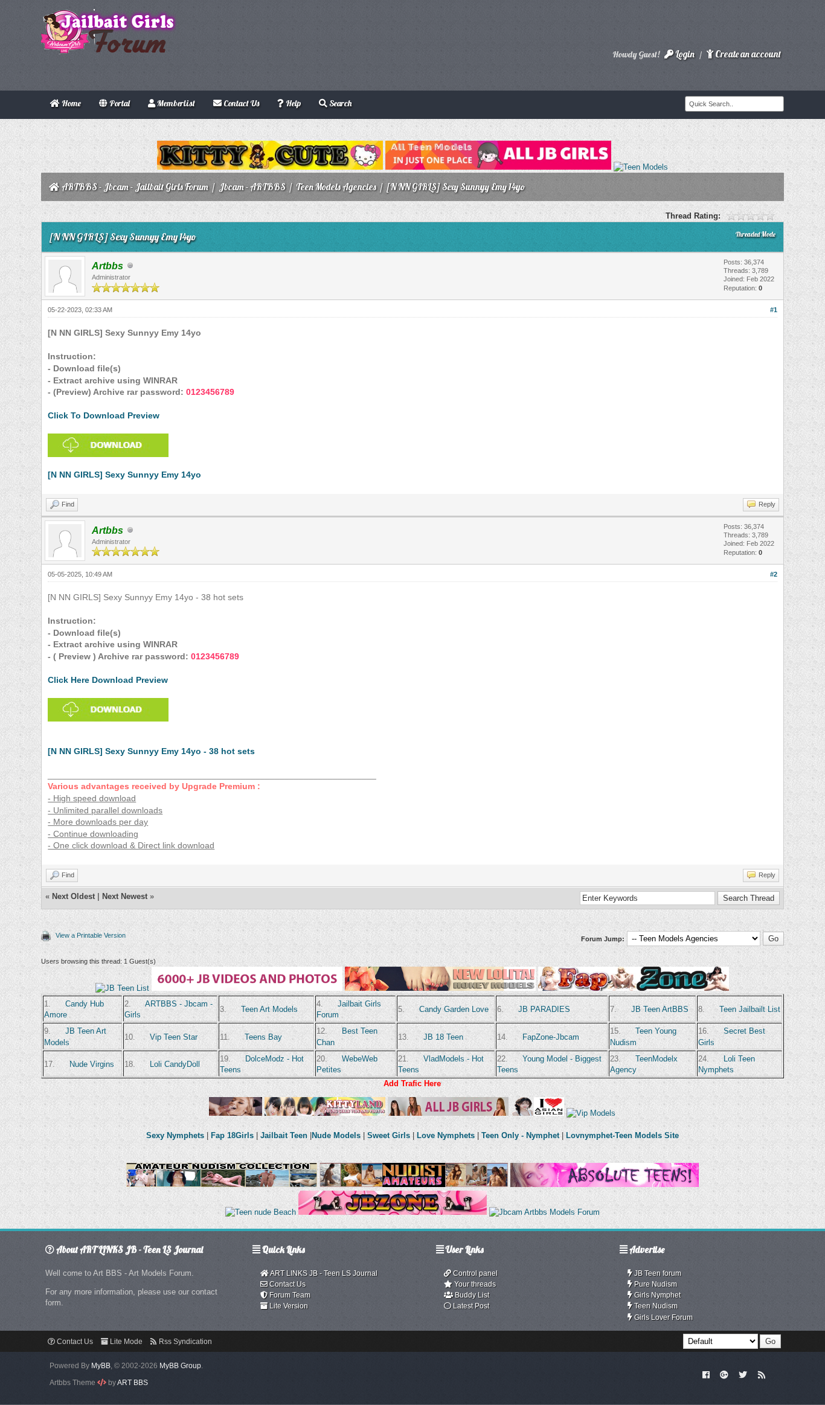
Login (684, 54)
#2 (773, 574)
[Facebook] (705, 1374)
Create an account (747, 54)
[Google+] (724, 1374)
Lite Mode (125, 1341)
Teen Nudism (655, 1306)
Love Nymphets (446, 1135)
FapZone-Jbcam (550, 1037)
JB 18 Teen (443, 1037)
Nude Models (336, 1135)
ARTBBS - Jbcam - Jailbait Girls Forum (135, 187)
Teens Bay (263, 1037)
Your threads (474, 1284)
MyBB (101, 1366)
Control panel (474, 1273)
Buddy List (471, 1295)
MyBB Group (180, 1366)
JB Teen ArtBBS (660, 1009)
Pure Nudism (654, 1284)
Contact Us (287, 1284)
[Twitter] (743, 1374)
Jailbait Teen (283, 1135)
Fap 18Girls (232, 1135)
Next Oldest (73, 896)
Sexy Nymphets (176, 1135)
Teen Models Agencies (336, 187)
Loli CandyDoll (175, 1064)
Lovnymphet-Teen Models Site (622, 1135)
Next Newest (124, 896)
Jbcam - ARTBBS (252, 187)
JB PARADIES (544, 1009)
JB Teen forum (656, 1273)
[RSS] (761, 1374)
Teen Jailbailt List (749, 1009)
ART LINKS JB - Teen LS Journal (323, 1273)
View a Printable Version (91, 935)
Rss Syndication (184, 1341)
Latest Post (470, 1306)
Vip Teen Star (173, 1037)
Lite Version (288, 1306)
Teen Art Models (269, 1009)
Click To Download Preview (103, 415)
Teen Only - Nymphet (520, 1135)
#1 (773, 309)
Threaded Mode (755, 234)
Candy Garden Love (454, 1009)
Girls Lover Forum (662, 1317)
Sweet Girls (388, 1135)
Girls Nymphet (656, 1295)
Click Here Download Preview (108, 680)
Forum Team (289, 1295)
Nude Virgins (91, 1064)
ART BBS (132, 1382)
